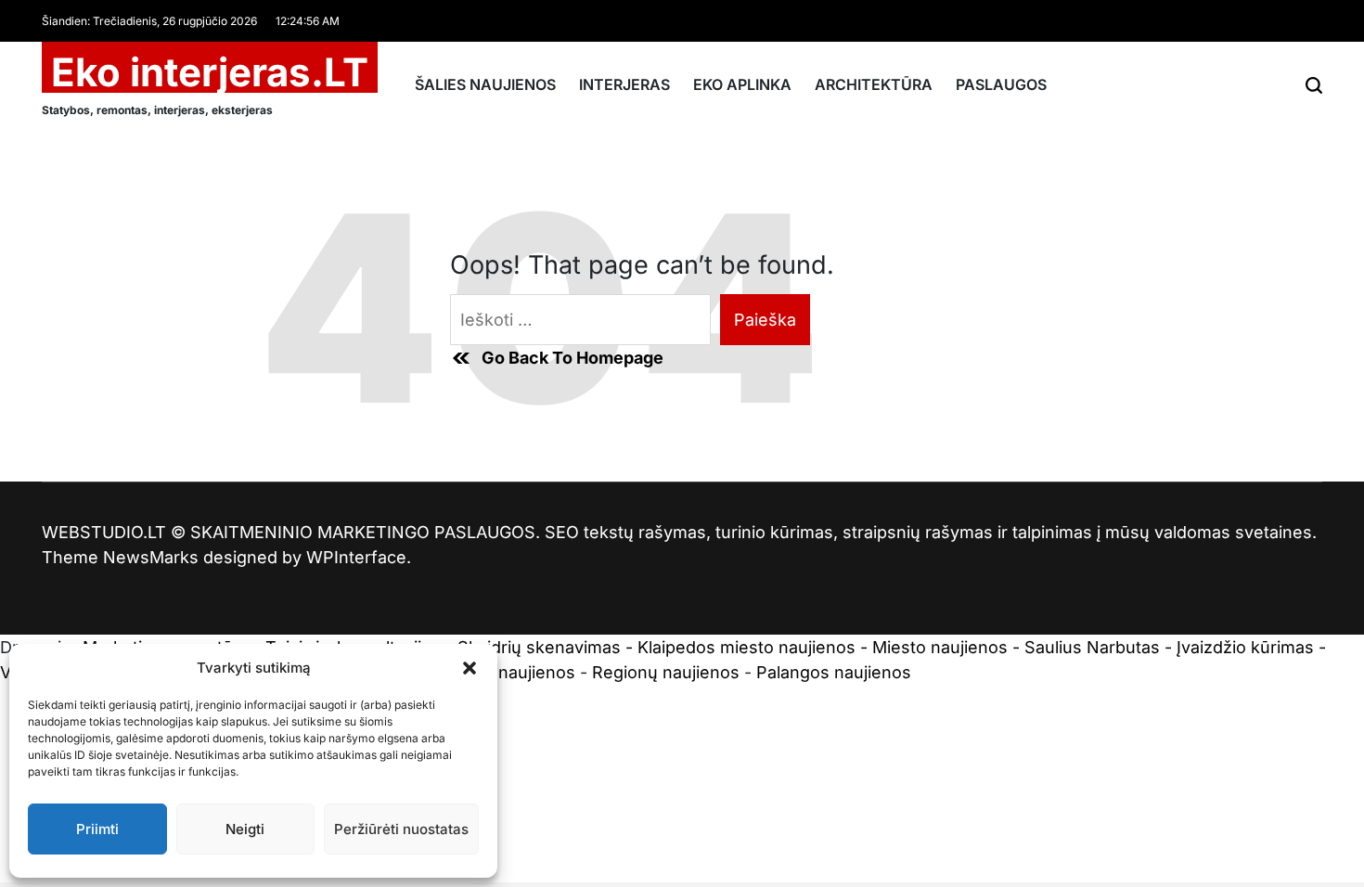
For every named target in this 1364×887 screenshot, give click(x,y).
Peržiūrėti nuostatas (401, 829)
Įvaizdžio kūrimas (1245, 647)
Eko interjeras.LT (209, 72)
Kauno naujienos (509, 672)
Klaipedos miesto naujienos (746, 647)
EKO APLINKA (742, 84)
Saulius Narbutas (1092, 647)
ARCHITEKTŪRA (874, 84)
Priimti (97, 829)
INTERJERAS (624, 84)
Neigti (244, 829)
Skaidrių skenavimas (539, 647)
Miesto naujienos (940, 647)
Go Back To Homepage (572, 357)
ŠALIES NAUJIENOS (485, 84)
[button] (469, 668)
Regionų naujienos (666, 672)
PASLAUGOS (1001, 84)
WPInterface (356, 557)
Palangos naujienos (833, 672)
